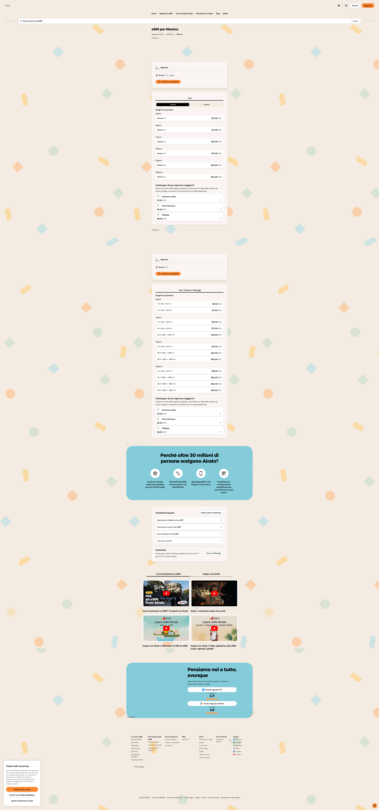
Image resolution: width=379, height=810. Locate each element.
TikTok (237, 748)
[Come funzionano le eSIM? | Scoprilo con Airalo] (166, 593)
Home (154, 13)
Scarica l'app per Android (214, 703)
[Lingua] (339, 5)
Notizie (201, 751)
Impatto (201, 742)
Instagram (239, 742)
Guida (225, 13)
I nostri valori (203, 745)
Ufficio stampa (203, 748)
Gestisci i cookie (200, 798)
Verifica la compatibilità (169, 82)
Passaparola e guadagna (135, 755)
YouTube (238, 754)
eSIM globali (135, 745)
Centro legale (189, 798)
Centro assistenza (171, 739)
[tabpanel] (189, 140)
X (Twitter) (239, 745)
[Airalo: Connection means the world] (214, 593)
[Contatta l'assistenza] (374, 805)
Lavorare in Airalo (204, 757)
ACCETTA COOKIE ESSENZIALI (22, 795)
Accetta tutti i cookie (22, 789)
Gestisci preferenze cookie (22, 801)
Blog (218, 13)
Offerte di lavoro (204, 754)
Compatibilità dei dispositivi (153, 749)
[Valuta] (346, 5)
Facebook (239, 739)
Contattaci (168, 745)
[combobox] (189, 21)
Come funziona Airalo (184, 13)
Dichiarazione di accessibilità (230, 798)
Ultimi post (185, 739)
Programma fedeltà (137, 760)
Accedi (355, 5)
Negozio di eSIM (166, 13)
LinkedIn (238, 751)
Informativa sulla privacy (175, 798)
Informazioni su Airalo (204, 13)
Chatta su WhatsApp (213, 553)
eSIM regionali (135, 748)
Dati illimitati (134, 742)
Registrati (368, 5)
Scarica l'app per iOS (213, 690)
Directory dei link (213, 798)
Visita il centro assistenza (211, 513)
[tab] (189, 98)
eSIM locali (170, 34)
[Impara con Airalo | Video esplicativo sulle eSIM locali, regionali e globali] (214, 628)
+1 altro (171, 75)
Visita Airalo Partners (220, 740)
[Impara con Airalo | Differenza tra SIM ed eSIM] (166, 628)
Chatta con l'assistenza (172, 742)
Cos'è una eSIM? (153, 742)
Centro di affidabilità (158, 798)
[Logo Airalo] (10, 5)
